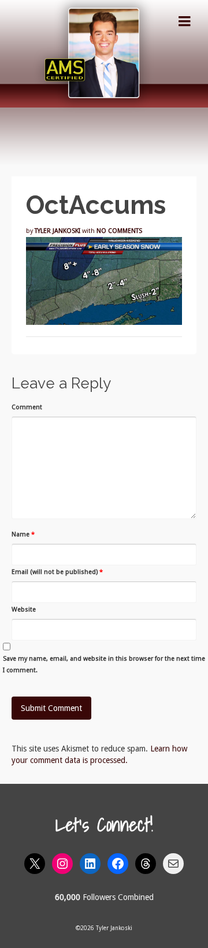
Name (23, 534)
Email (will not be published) (57, 572)
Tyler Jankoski (57, 231)
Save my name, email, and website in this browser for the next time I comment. (104, 664)
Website (24, 609)
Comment (27, 407)
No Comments (119, 231)
